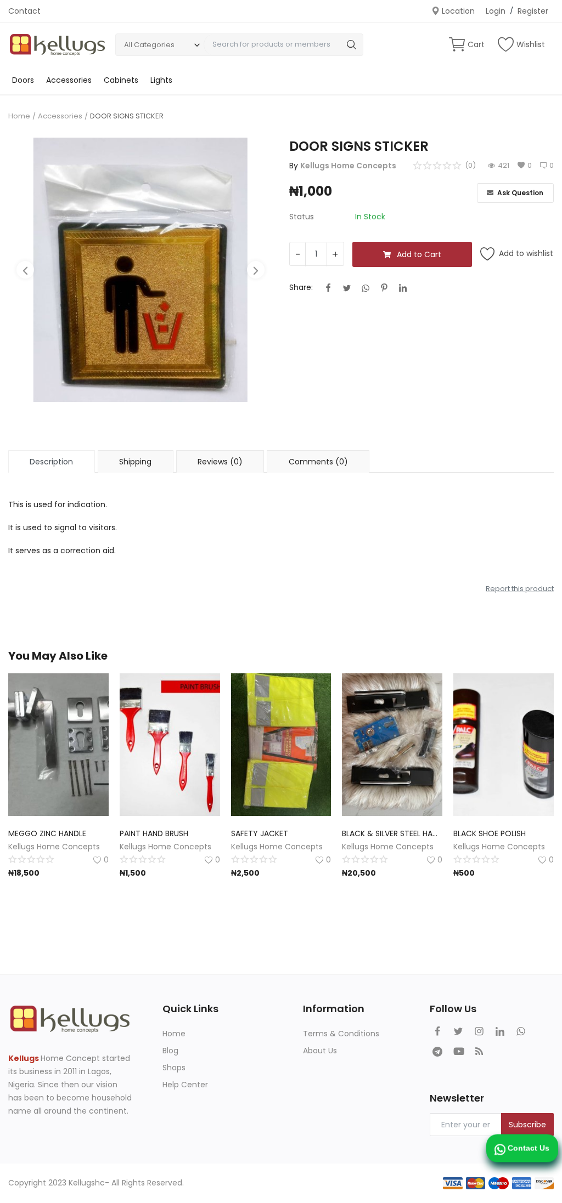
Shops (174, 1067)
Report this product (520, 588)
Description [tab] (51, 461)
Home (19, 116)
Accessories (69, 80)
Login (495, 10)
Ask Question (519, 192)
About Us (320, 1050)
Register (533, 10)
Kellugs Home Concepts (348, 165)
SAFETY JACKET (259, 833)
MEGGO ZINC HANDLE (47, 833)
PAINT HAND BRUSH (154, 833)
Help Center (185, 1084)
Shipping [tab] (135, 461)
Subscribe (527, 1124)
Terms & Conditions (341, 1033)
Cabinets (121, 80)
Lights (161, 80)
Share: (301, 287)
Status (301, 216)
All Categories (149, 44)
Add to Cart (419, 254)
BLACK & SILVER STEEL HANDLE (392, 833)
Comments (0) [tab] (318, 461)
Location (457, 10)
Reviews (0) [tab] (220, 461)
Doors (23, 80)
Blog (170, 1050)
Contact (24, 10)
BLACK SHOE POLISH (489, 833)
